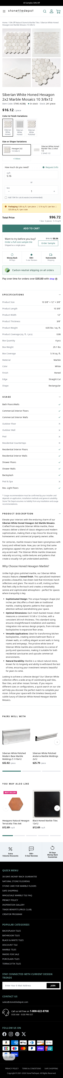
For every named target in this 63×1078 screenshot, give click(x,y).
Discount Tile (10, 944)
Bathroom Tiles (11, 935)
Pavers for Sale (10, 954)
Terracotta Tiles (11, 963)
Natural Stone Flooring (16, 881)
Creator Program (12, 914)
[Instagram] (11, 1034)
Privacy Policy (10, 900)
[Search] (45, 11)
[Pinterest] (17, 1034)
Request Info (52, 167)
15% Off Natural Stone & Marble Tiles (24, 22)
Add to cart (31, 228)
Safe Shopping (10, 890)
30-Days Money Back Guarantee (19, 876)
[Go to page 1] (11, 771)
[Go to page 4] (43, 835)
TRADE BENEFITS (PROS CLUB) (17, 909)
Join (53, 985)
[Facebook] (4, 1034)
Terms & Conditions (31, 1068)
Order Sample (48, 243)
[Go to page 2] (31, 771)
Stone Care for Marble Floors (19, 886)
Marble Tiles (9, 949)
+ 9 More (16, 158)
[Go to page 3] (51, 771)
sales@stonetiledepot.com (15, 1002)
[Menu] (4, 11)
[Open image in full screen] (16, 42)
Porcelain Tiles (10, 959)
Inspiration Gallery (13, 904)
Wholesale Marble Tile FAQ (17, 895)
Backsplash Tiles (11, 930)
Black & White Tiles (13, 940)
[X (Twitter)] (24, 1034)
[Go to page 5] (55, 835)
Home (4, 22)
